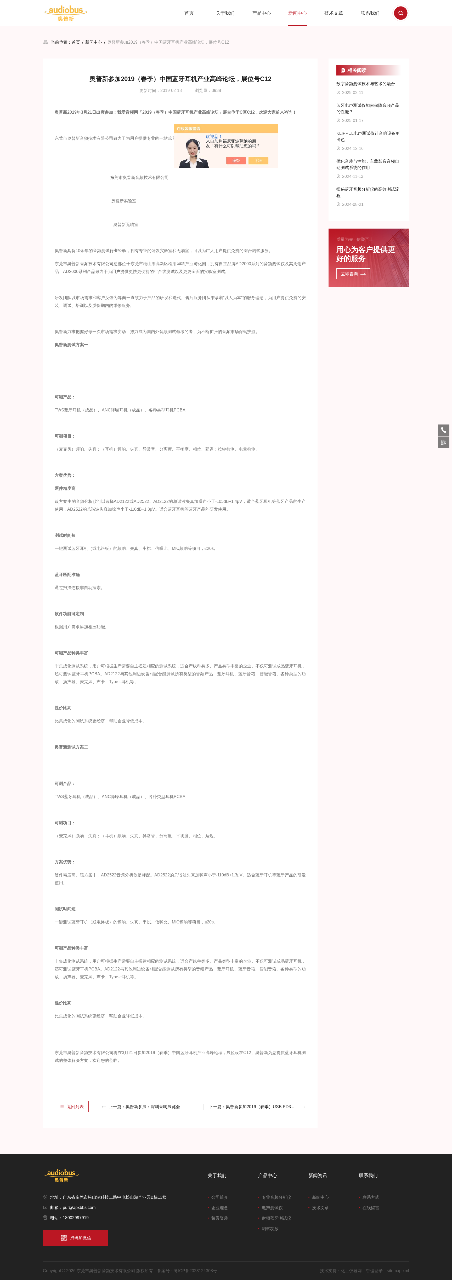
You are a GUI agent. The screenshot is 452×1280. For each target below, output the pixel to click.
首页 (189, 13)
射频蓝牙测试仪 (276, 1218)
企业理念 (219, 1208)
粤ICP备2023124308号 (195, 1271)
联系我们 (370, 13)
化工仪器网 (351, 1271)
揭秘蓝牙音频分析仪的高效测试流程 (367, 192)
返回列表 (75, 1106)
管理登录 (374, 1271)
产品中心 (261, 13)
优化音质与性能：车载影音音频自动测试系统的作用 (367, 164)
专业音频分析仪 (276, 1197)
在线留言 (371, 1208)
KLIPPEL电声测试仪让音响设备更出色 (368, 136)
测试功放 (270, 1228)
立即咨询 (349, 274)
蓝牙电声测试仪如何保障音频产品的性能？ (367, 108)
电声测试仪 (272, 1208)
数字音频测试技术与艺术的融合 (365, 84)
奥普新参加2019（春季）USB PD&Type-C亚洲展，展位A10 (282, 1106)
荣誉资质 (219, 1218)
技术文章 (333, 13)
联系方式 (371, 1197)
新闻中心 (297, 13)
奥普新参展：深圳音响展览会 (153, 1106)
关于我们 (225, 13)
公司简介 (219, 1197)
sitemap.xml (398, 1271)
